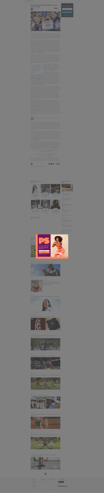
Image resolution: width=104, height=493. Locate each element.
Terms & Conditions (41, 254)
